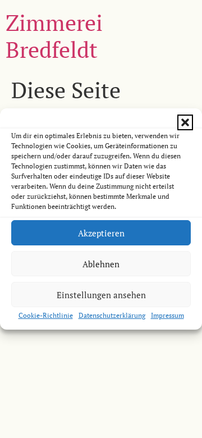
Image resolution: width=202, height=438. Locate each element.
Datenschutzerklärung (112, 315)
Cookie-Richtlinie (46, 315)
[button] (185, 122)
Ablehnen (101, 264)
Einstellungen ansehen (101, 294)
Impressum (167, 315)
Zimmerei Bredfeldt (54, 35)
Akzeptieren (101, 233)
